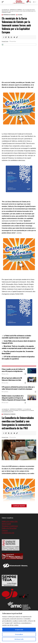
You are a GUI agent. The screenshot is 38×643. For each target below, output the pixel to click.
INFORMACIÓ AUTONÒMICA (9, 14)
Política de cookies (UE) (10, 521)
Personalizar (19, 634)
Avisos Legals (6, 524)
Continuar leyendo (19, 505)
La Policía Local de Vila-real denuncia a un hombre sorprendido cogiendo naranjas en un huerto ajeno (16, 337)
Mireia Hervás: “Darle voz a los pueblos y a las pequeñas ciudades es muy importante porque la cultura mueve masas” (18, 347)
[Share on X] (8, 37)
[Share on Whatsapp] (11, 37)
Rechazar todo (19, 639)
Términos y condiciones (10, 526)
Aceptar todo (19, 629)
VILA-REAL (20, 14)
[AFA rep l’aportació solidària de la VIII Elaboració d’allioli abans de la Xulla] (31, 379)
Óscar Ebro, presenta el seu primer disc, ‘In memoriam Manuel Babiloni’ (17, 352)
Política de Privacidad (9, 528)
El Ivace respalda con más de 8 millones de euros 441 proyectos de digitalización (13, 370)
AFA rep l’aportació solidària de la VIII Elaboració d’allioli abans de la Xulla (12, 379)
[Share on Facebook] (6, 37)
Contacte (5, 530)
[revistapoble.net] (19, 2)
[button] (37, 2)
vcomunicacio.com (8, 533)
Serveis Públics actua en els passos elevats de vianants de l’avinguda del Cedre (19, 342)
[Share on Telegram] (14, 37)
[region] (19, 627)
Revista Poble (5, 41)
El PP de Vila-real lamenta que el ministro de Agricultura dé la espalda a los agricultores (18, 358)
